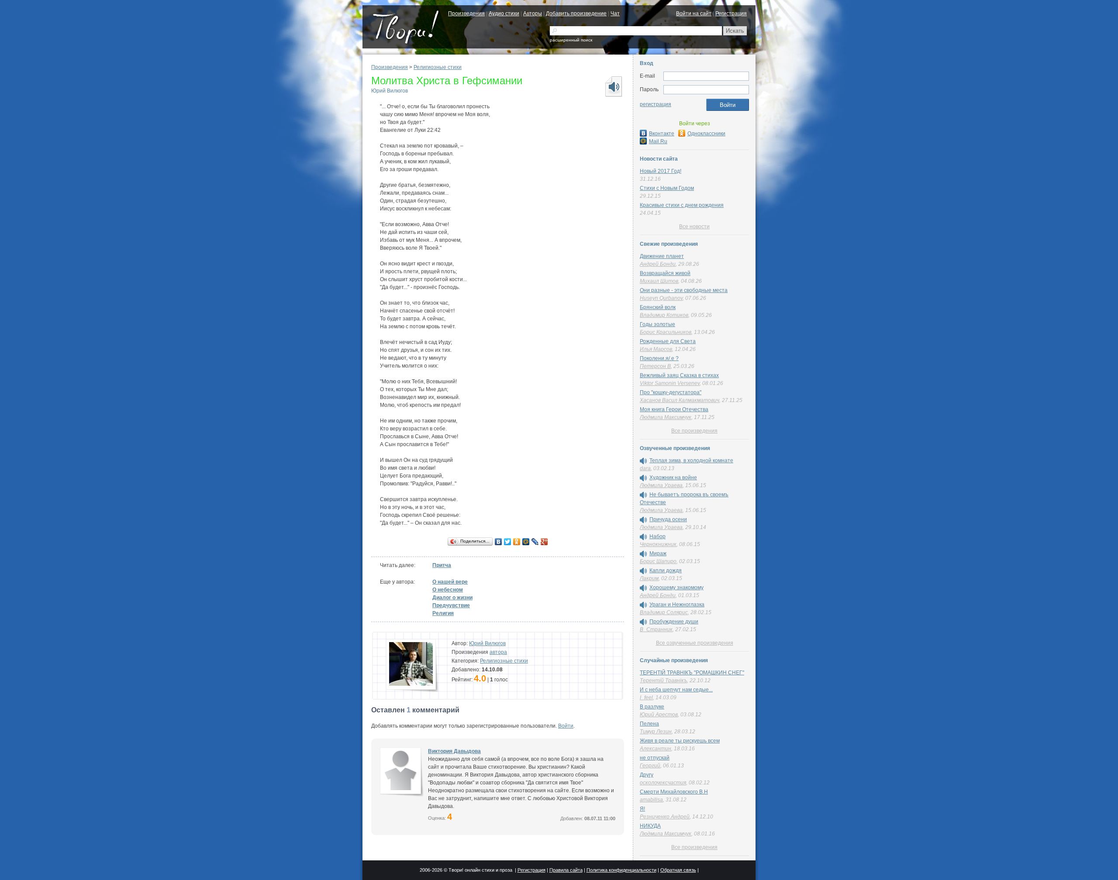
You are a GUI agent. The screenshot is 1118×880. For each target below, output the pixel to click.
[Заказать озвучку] (613, 86)
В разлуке (652, 707)
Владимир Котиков (664, 315)
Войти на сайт (693, 13)
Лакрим (649, 578)
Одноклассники (706, 134)
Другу (646, 775)
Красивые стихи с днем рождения (682, 205)
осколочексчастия (663, 783)
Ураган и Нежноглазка (676, 605)
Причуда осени (668, 519)
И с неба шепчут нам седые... (676, 690)
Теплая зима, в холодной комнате (691, 460)
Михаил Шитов (659, 281)
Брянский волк (658, 307)
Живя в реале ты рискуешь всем (680, 741)
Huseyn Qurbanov (661, 298)
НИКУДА (650, 826)
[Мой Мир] (526, 541)
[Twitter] (507, 541)
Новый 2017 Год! (660, 171)
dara (645, 468)
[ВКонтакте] (498, 541)
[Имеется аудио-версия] (643, 460)
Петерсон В (655, 366)
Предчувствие (451, 605)
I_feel (646, 697)
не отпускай (654, 758)
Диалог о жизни (452, 598)
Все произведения (694, 431)
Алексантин (655, 749)
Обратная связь (678, 870)
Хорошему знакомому (676, 587)
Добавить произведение (576, 13)
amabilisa (651, 800)
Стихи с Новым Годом (667, 188)
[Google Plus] (544, 541)
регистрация (655, 104)
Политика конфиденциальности (621, 870)
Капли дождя (665, 570)
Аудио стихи (504, 13)
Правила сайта (566, 870)
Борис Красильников (665, 332)
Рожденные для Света (668, 341)
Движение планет (662, 256)
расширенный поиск (571, 40)
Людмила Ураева (661, 485)
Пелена (649, 724)
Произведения (466, 13)
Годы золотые (657, 324)
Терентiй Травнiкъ (663, 680)
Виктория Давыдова (454, 751)
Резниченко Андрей (665, 817)
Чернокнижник (658, 544)
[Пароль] (706, 90)
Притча (441, 565)
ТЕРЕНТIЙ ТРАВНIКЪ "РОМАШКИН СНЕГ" (692, 673)
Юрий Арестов (659, 715)
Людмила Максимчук (665, 417)
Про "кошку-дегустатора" (670, 392)
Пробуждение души (673, 622)
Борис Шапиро (658, 561)
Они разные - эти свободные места (684, 290)
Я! (642, 809)
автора (498, 652)
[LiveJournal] (535, 541)
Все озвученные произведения (694, 643)
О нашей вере (450, 582)
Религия (443, 613)
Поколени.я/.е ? (659, 358)
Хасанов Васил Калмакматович (679, 400)
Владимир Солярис (664, 612)
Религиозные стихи (438, 67)
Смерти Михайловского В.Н (674, 792)
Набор (657, 536)
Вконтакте (661, 134)
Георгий (650, 766)
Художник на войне (673, 477)
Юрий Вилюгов (389, 91)
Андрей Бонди (658, 264)
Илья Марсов (656, 349)
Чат (615, 13)
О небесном (447, 590)
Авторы (532, 13)
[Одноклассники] (516, 541)
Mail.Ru (658, 141)
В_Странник (656, 629)
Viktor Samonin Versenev (670, 383)
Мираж (657, 553)
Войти (565, 726)
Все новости (694, 226)
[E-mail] (706, 76)
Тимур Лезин (656, 732)
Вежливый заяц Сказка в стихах (679, 375)
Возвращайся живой (665, 273)
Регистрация (731, 13)
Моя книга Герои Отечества (674, 409)
